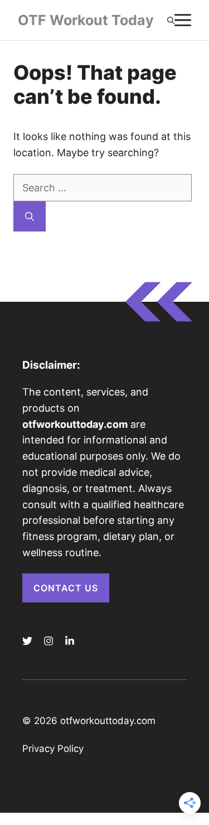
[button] (170, 20)
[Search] (29, 216)
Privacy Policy (53, 748)
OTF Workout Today (86, 20)
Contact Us (65, 588)
